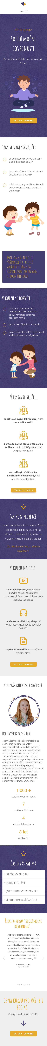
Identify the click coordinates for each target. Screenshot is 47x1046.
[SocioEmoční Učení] (23, 4)
